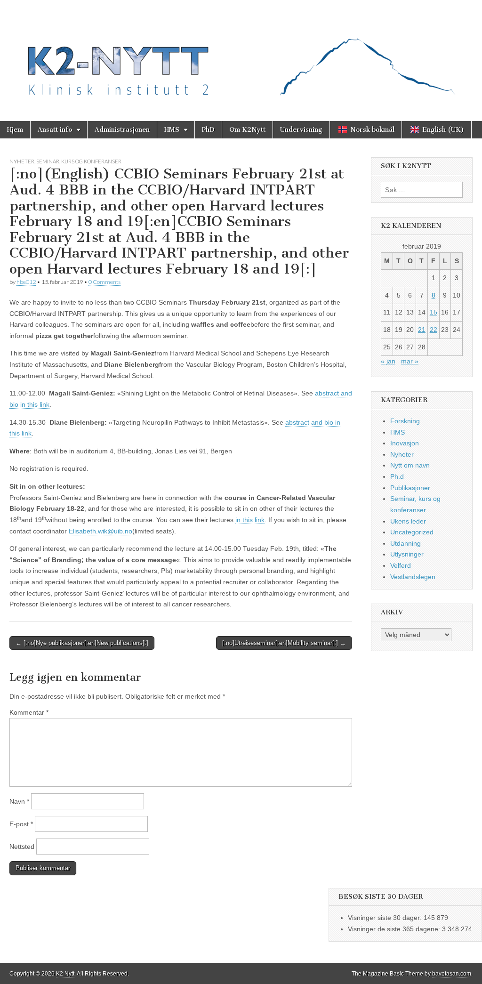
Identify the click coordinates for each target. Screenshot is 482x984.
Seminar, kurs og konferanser (78, 161)
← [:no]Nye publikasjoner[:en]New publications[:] (82, 642)
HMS (171, 130)
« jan (388, 361)
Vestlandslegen (412, 577)
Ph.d (397, 476)
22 (433, 329)
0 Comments (104, 281)
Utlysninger (407, 554)
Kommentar (28, 712)
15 (433, 312)
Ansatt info (55, 130)
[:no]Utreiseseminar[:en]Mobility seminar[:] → (284, 642)
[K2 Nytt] (241, 53)
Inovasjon (404, 443)
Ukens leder (408, 521)
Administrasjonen (122, 130)
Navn (19, 801)
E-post (21, 824)
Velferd (400, 565)
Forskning (405, 421)
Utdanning (405, 543)
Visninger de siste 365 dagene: (395, 929)
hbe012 (26, 281)
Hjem (15, 130)
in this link (250, 520)
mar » (409, 361)
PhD (208, 130)
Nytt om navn (410, 465)
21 (422, 329)
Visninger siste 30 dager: (386, 917)
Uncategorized (412, 532)
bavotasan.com (451, 973)
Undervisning (301, 130)
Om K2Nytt (247, 130)
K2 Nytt (65, 973)
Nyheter (21, 161)
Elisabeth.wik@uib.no (100, 531)
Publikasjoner (410, 488)
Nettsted (21, 846)
